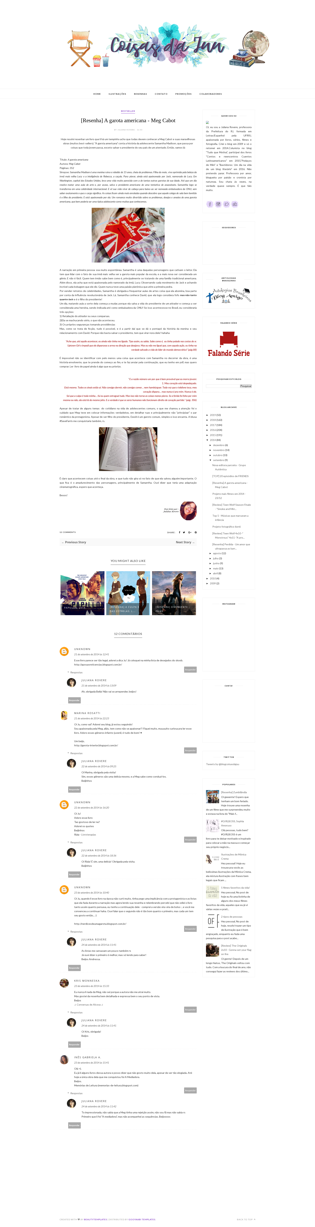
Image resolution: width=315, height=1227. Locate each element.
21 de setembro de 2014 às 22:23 (91, 718)
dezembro (218, 445)
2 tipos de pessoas (231, 916)
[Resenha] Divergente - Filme (173, 609)
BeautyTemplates (95, 1219)
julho (216, 558)
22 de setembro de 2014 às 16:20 (91, 807)
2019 (213, 414)
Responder (190, 669)
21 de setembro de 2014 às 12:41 (91, 654)
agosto (217, 553)
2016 (213, 429)
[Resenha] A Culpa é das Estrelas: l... (124, 609)
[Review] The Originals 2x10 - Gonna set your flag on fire (236, 950)
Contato (161, 93)
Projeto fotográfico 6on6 (226, 526)
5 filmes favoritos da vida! (235, 887)
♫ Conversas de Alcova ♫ (88, 1004)
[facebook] (210, 207)
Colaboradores (210, 93)
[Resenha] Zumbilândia (234, 792)
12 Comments (68, 532)
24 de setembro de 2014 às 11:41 (98, 944)
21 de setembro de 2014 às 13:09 (98, 685)
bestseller (128, 111)
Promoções (183, 93)
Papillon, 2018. (75, 607)
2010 (213, 578)
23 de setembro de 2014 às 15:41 (91, 1062)
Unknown (82, 649)
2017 (213, 425)
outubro (217, 455)
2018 (213, 419)
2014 (213, 439)
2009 (213, 583)
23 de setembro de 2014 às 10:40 (91, 892)
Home (97, 93)
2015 (213, 435)
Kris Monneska (87, 980)
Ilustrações (117, 93)
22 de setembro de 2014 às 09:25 (98, 766)
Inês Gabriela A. (87, 1057)
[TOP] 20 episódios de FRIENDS (230, 476)
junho (216, 563)
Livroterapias (88, 834)
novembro (219, 450)
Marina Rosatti (87, 713)
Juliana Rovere (94, 680)
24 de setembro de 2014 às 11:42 (98, 1106)
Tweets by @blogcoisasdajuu (222, 764)
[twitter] (226, 207)
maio (215, 568)
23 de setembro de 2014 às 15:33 (91, 985)
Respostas (76, 672)
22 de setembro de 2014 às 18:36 (98, 855)
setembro (218, 460)
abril (215, 573)
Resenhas (140, 93)
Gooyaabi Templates (142, 1219)
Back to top (245, 1219)
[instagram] (218, 207)
